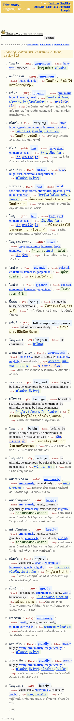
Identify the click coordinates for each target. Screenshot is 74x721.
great (33, 97)
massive (61, 127)
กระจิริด (27, 157)
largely (51, 500)
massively (63, 356)
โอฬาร (14, 199)
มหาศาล (40, 694)
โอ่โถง (54, 195)
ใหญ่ (44, 152)
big (33, 148)
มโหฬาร (61, 68)
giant (27, 152)
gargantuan (44, 272)
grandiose (15, 250)
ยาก (51, 466)
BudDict (39, 6)
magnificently (53, 648)
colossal (64, 267)
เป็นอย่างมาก (46, 597)
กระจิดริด (61, 102)
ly (57, 352)
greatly (28, 567)
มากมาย (22, 365)
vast (11, 68)
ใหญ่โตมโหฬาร (34, 102)
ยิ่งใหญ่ (63, 97)
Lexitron (54, 3)
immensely (25, 356)
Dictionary (11, 5)
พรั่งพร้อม (64, 626)
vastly (66, 592)
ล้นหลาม (54, 361)
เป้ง (43, 220)
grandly (43, 643)
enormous (32, 44)
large (12, 127)
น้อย (25, 255)
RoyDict (65, 3)
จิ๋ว (36, 157)
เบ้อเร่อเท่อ (23, 131)
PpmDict (64, 6)
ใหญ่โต (51, 97)
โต (59, 152)
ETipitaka (52, 6)
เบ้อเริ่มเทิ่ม (51, 131)
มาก (30, 694)
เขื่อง (52, 152)
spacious (14, 190)
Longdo (65, 10)
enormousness (61, 44)
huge (66, 63)
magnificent (45, 174)
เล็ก (11, 106)
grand (41, 169)
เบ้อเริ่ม (37, 131)
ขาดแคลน (45, 365)
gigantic (31, 80)
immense (22, 97)
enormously (46, 44)
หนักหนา (40, 466)
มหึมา (65, 195)
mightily (14, 361)
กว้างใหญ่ (47, 669)
